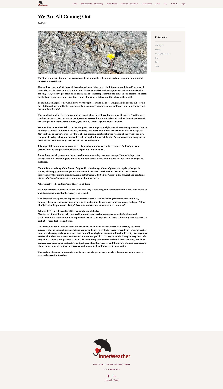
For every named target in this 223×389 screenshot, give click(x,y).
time (157, 66)
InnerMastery (147, 4)
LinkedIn (127, 364)
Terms (95, 364)
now (157, 58)
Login (183, 4)
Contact (174, 4)
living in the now (163, 54)
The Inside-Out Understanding (92, 4)
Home (75, 4)
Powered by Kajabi (111, 380)
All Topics (159, 45)
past (156, 62)
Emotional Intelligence (129, 4)
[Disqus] (92, 293)
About (158, 4)
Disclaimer (110, 364)
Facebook (118, 364)
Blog (165, 4)
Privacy (101, 364)
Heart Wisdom (112, 4)
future (157, 49)
